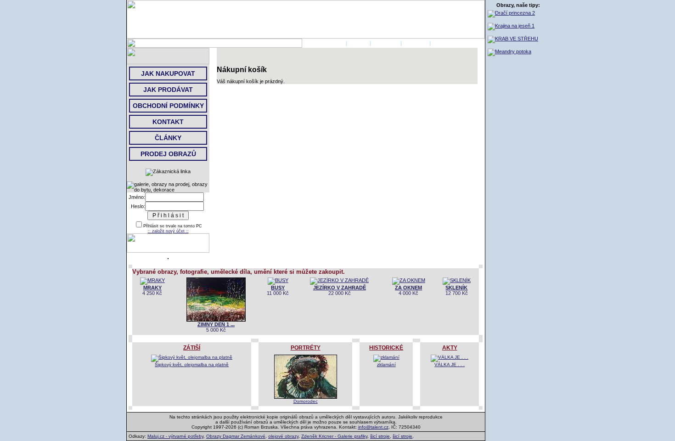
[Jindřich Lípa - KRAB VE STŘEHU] (513, 38)
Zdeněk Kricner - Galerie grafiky (334, 436)
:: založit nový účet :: (168, 231)
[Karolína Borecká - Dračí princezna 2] (511, 13)
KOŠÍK (440, 43)
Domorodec (305, 401)
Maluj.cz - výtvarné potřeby (175, 436)
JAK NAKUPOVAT (168, 73)
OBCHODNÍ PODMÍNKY (168, 105)
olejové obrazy (283, 436)
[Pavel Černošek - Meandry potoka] (509, 51)
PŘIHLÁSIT (385, 43)
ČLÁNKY (168, 137)
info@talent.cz (373, 427)
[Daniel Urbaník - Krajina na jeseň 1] (511, 25)
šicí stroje (380, 436)
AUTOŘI (358, 43)
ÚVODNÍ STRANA (323, 43)
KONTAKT (415, 43)
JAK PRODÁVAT (168, 89)
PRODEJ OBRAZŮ (168, 154)
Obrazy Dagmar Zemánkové (235, 436)
